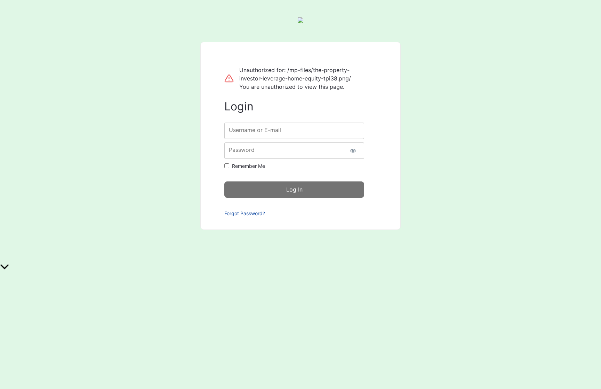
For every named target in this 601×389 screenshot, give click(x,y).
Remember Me (248, 166)
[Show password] (353, 150)
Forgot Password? (244, 213)
